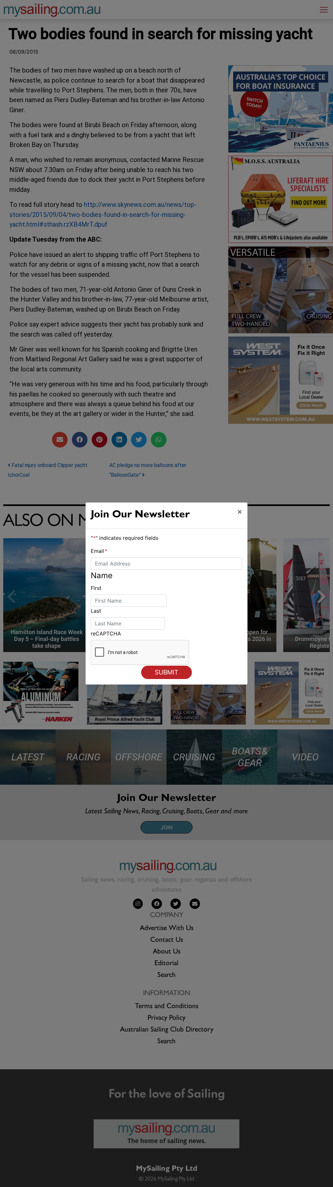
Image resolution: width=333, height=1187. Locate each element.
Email (99, 551)
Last (96, 610)
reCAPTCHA (106, 633)
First (96, 588)
